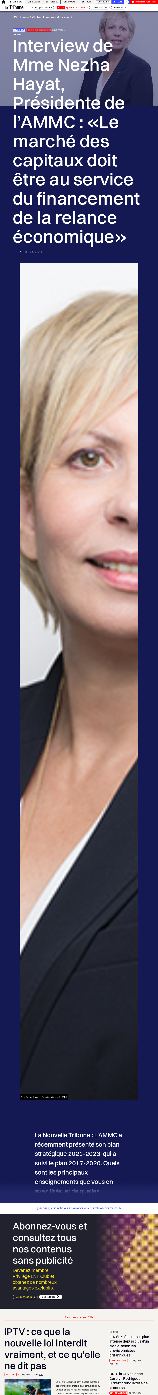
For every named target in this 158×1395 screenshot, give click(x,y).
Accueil (24, 17)
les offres (49, 1296)
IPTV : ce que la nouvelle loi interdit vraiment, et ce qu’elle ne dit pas (52, 1349)
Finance (17, 34)
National (11, 1374)
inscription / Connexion (146, 2)
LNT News (17, 1)
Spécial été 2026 (72, 7)
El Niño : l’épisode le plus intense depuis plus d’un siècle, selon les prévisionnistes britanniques (129, 1346)
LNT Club (117, 1)
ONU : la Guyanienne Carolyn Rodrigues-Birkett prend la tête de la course (128, 1381)
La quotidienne (43, 7)
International (118, 1360)
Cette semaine (99, 7)
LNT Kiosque (34, 1)
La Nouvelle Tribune (14, 7)
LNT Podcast (70, 1)
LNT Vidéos (52, 1)
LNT (41, 1374)
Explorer (118, 7)
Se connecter (24, 1296)
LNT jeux (87, 1)
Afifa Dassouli (33, 252)
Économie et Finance (57, 17)
